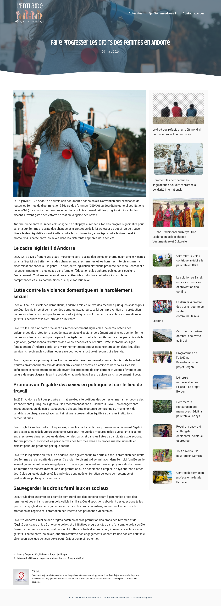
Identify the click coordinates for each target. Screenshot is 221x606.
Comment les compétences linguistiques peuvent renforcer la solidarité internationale (174, 184)
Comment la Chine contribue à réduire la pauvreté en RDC (189, 260)
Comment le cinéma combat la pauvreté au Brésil (189, 336)
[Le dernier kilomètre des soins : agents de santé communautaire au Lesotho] (162, 310)
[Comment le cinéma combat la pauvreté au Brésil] (162, 339)
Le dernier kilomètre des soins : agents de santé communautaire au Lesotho (178, 311)
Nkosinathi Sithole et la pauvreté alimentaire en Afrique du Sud (50, 558)
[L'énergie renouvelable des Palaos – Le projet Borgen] (162, 387)
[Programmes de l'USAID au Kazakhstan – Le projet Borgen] (162, 360)
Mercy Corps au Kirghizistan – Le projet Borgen (42, 554)
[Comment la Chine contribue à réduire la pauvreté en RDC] (162, 264)
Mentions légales (143, 597)
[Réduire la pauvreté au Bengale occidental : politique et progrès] (162, 434)
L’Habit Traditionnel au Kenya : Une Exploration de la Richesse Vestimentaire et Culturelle (174, 236)
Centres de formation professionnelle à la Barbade (190, 477)
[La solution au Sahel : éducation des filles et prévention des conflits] (162, 286)
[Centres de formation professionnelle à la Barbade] (162, 481)
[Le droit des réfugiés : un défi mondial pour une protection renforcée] (178, 122)
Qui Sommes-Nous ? (162, 13)
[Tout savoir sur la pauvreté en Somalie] (162, 459)
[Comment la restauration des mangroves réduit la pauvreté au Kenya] (162, 410)
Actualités (135, 13)
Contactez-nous (193, 13)
